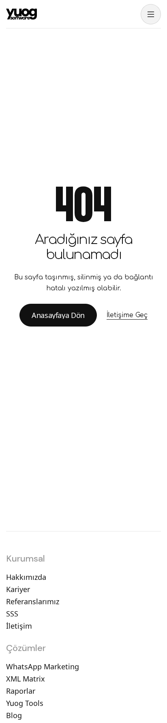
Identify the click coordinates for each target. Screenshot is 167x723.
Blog (14, 715)
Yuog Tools (24, 703)
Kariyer (18, 589)
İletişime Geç (127, 315)
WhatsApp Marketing (42, 666)
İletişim (19, 626)
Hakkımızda (26, 577)
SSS (12, 613)
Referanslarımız (32, 601)
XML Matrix (25, 679)
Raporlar (20, 691)
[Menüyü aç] (151, 14)
